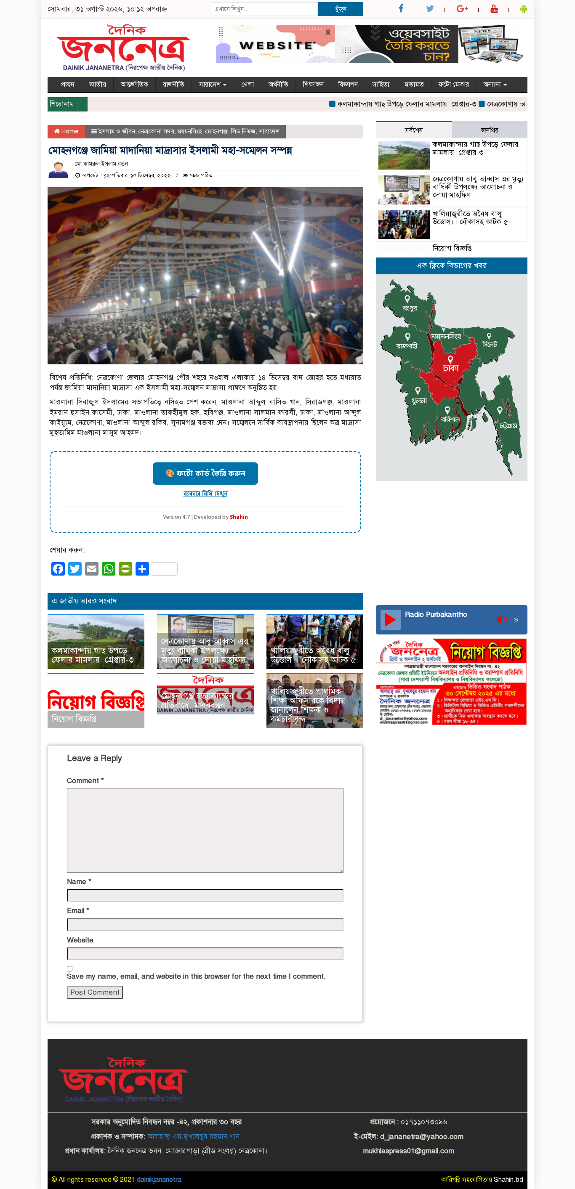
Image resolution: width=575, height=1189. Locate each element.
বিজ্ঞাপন (348, 84)
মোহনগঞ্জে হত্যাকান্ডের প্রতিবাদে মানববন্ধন (197, 701)
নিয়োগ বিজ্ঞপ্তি (74, 719)
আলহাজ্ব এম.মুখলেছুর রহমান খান (193, 1136)
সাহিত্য (381, 84)
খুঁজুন (340, 9)
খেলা (247, 84)
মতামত (414, 84)
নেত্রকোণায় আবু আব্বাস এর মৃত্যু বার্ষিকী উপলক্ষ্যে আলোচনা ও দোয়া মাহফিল (204, 650)
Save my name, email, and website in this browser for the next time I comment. (196, 976)
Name (79, 881)
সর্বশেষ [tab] (414, 130)
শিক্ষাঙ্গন (313, 84)
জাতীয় (97, 84)
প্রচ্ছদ (68, 84)
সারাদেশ (210, 84)
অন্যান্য (493, 84)
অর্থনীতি (278, 84)
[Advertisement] (451, 542)
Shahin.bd (508, 1180)
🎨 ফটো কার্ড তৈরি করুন (205, 473)
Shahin (239, 517)
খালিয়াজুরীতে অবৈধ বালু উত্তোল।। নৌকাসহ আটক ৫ (313, 655)
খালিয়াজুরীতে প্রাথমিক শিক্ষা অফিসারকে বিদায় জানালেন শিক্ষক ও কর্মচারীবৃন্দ (308, 705)
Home (69, 131)
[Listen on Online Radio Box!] (518, 620)
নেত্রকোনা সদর (156, 131)
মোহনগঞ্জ (216, 131)
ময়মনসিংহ (190, 131)
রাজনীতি (173, 84)
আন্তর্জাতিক (134, 84)
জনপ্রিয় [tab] (489, 130)
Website (80, 940)
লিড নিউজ (243, 131)
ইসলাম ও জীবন (116, 131)
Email (78, 910)
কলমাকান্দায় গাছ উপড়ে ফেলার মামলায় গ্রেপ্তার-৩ (386, 104)
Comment (85, 780)
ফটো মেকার (454, 84)
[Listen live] (391, 620)
